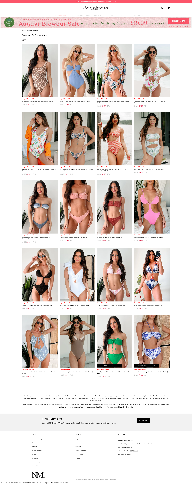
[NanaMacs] (96, 8)
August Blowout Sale (57, 15)
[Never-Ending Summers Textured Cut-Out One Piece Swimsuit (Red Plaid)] (114, 138)
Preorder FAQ (36, 462)
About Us (34, 454)
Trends (119, 15)
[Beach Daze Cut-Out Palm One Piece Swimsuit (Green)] (152, 138)
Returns (78, 443)
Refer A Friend (36, 443)
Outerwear (109, 15)
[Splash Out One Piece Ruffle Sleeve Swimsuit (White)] (77, 274)
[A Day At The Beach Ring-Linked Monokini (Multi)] (152, 274)
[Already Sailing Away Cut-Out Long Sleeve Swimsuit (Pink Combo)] (114, 70)
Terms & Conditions (81, 450)
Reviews (34, 446)
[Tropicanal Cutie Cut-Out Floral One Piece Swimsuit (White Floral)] (152, 70)
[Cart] (168, 8)
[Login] (162, 8)
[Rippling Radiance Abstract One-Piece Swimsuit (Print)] (40, 70)
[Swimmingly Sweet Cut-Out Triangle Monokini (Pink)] (152, 206)
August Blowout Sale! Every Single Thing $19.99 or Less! (93, 1)
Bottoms (97, 15)
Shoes (128, 15)
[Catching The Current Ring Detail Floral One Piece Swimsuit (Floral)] (40, 138)
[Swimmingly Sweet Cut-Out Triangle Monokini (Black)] (40, 274)
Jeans (88, 15)
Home (24, 30)
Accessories (138, 15)
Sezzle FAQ (35, 466)
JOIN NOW (143, 421)
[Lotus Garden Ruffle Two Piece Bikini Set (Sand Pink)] (77, 206)
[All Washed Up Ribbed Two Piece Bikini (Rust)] (114, 206)
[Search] (23, 8)
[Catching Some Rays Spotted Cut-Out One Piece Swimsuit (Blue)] (40, 341)
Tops (71, 15)
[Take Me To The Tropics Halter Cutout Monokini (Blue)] (77, 70)
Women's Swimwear (32, 30)
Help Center (79, 439)
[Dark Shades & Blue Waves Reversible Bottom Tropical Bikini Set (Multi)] (77, 138)
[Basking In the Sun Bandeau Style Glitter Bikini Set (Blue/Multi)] (40, 206)
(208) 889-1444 (134, 451)
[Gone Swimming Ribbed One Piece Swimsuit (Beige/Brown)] (77, 341)
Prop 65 (78, 458)
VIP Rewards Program (38, 439)
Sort (24, 40)
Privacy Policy (79, 454)
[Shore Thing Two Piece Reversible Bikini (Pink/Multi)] (114, 274)
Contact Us (35, 458)
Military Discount (37, 450)
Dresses (80, 15)
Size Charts (78, 446)
